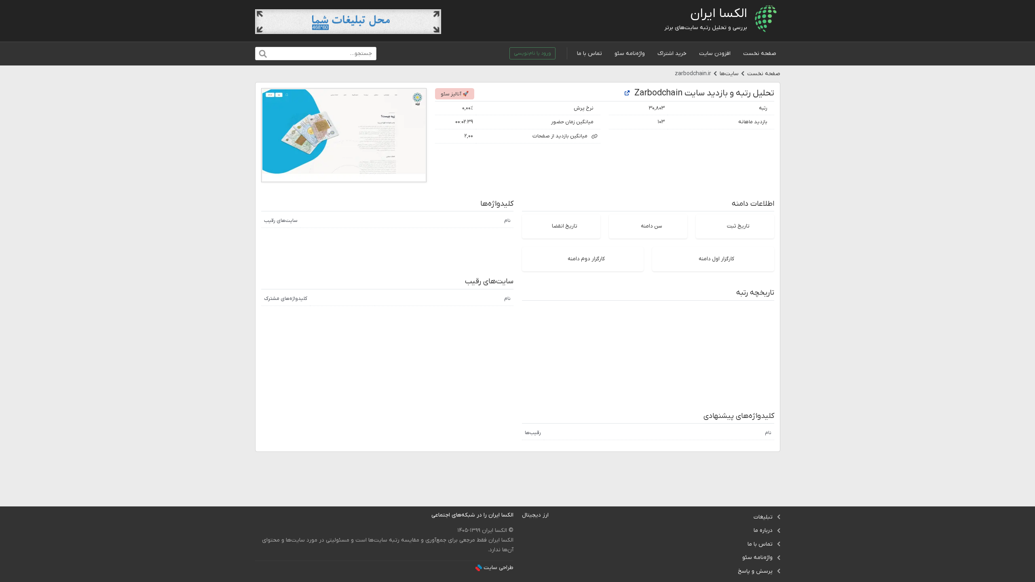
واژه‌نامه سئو (630, 53)
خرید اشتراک (671, 53)
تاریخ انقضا (564, 226)
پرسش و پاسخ (755, 571)
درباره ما (763, 530)
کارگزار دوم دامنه (586, 258)
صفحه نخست (759, 53)
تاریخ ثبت (738, 226)
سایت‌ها (729, 74)
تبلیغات (763, 517)
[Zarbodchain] (627, 93)
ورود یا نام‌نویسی (532, 53)
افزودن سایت (715, 53)
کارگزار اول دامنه (716, 258)
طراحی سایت (498, 567)
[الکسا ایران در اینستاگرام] (425, 515)
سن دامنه (651, 226)
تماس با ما (589, 53)
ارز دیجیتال (535, 515)
